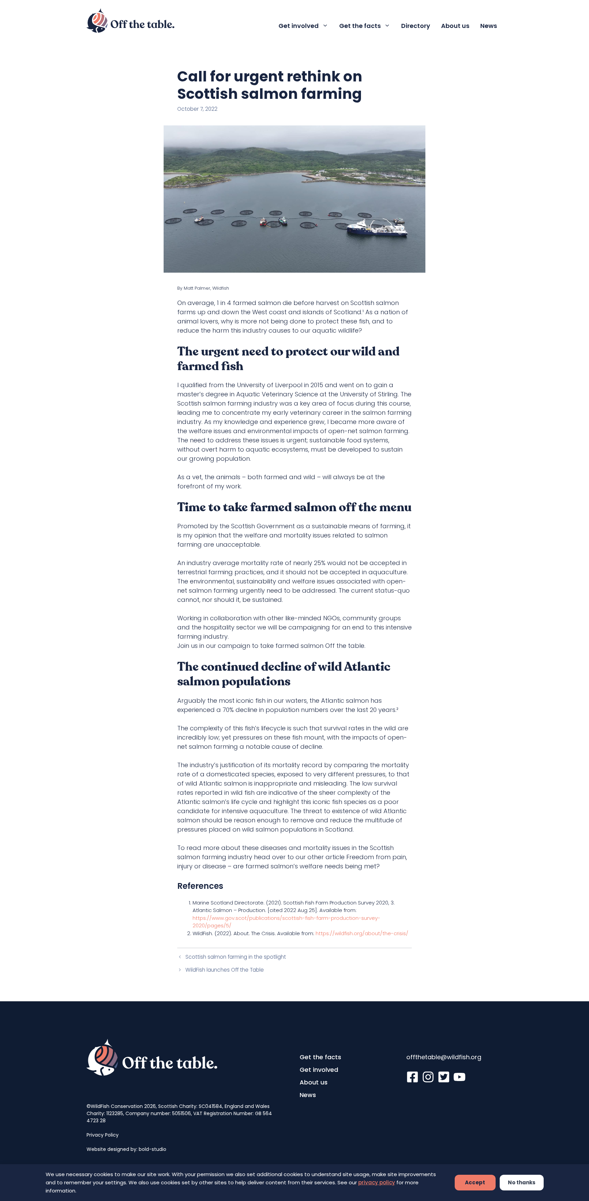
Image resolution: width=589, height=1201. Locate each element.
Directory (415, 25)
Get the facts (360, 25)
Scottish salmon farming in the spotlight (235, 956)
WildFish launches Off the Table (224, 969)
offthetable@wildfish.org (443, 1057)
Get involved (298, 25)
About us (455, 25)
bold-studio (152, 1149)
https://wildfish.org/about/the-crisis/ (362, 933)
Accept (475, 1182)
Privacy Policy (103, 1134)
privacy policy (376, 1182)
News (488, 25)
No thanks (521, 1182)
